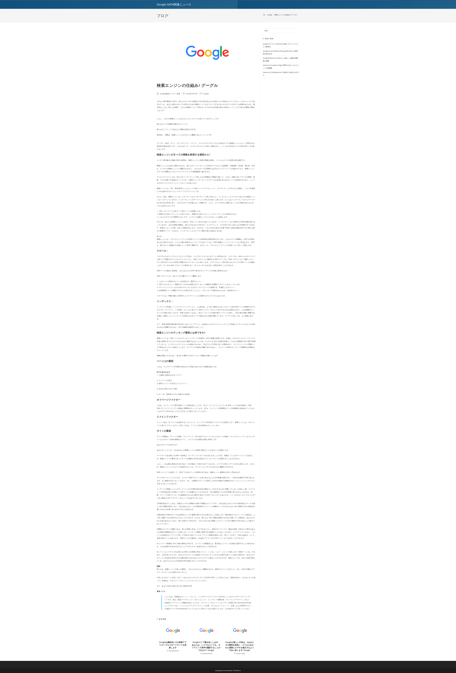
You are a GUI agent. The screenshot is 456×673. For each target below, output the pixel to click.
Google (206, 94)
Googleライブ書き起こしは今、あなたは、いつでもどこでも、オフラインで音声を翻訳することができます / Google (206, 646)
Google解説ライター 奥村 (170, 94)
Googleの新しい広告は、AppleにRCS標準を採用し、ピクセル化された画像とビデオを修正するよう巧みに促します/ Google (239, 646)
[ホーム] (264, 15)
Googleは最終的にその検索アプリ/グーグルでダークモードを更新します (172, 645)
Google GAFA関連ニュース (174, 4)
